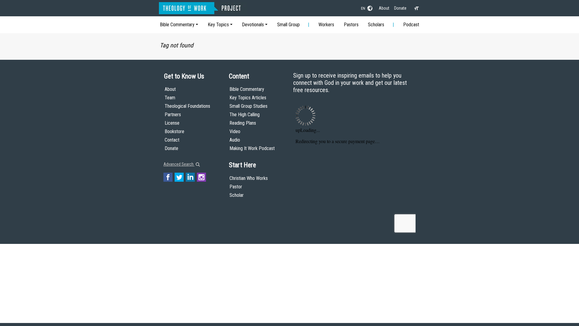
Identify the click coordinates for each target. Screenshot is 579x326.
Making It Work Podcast (252, 148)
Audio (234, 140)
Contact (172, 140)
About (384, 8)
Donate (400, 8)
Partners (173, 114)
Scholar (236, 195)
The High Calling (244, 114)
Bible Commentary (177, 24)
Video (234, 131)
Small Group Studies (248, 106)
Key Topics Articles (247, 98)
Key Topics (218, 24)
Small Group (288, 24)
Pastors (351, 24)
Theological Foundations (187, 106)
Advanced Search (179, 164)
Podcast (411, 24)
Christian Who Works (248, 178)
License (172, 123)
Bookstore (174, 131)
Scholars (376, 24)
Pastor (235, 187)
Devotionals (253, 24)
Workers (326, 24)
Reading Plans (242, 123)
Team (170, 98)
